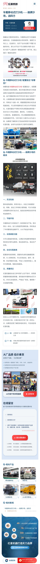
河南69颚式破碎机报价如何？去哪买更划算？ (24, 342)
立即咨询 (31, 394)
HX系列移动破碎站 (29, 497)
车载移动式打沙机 (16, 87)
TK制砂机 (8, 497)
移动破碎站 (9, 480)
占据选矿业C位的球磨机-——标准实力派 (24, 334)
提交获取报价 (21, 438)
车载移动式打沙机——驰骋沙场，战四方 (18, 508)
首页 (6, 8)
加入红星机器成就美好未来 (20, 547)
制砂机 (25, 480)
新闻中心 (10, 8)
